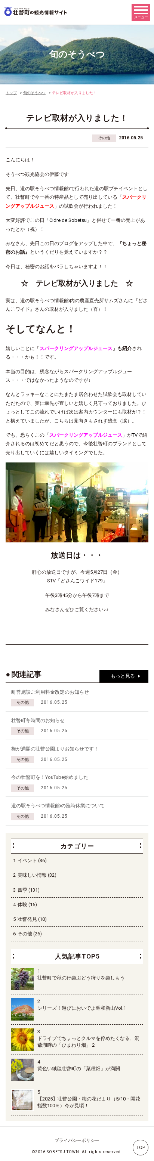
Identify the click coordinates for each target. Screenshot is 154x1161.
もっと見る (123, 676)
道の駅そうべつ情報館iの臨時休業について (58, 805)
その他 (104, 138)
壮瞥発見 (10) (32, 919)
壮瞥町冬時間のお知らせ (38, 720)
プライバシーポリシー (77, 1140)
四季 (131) (29, 890)
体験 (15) (27, 904)
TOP (140, 1147)
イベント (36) (32, 860)
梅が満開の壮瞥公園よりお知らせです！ (55, 749)
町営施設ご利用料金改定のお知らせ (50, 692)
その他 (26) (30, 933)
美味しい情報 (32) (37, 875)
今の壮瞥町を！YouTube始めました (49, 777)
